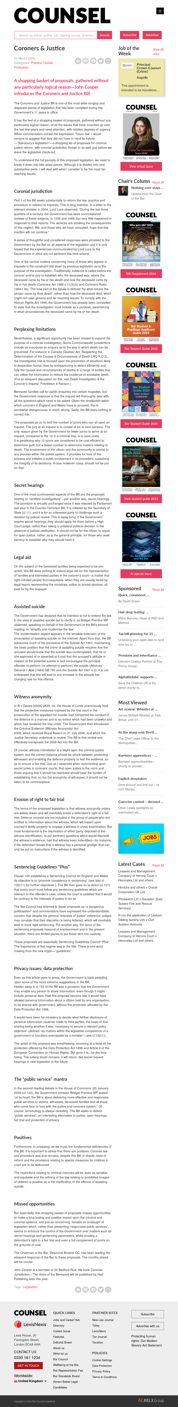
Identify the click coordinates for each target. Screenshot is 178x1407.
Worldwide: (28, 1378)
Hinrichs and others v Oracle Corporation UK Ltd (137, 889)
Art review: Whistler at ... (137, 709)
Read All (158, 182)
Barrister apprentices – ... (137, 755)
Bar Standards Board (66, 1376)
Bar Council (60, 1359)
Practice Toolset (42, 63)
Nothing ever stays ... (147, 187)
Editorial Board (62, 1342)
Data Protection (102, 1366)
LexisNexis (99, 1331)
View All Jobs (158, 51)
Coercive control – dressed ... (140, 801)
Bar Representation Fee (68, 1370)
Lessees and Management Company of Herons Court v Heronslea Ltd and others (137, 875)
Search (104, 35)
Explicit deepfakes (132, 778)
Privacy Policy (101, 1371)
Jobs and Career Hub (66, 1320)
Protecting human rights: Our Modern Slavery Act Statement (146, 1340)
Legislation (30, 1287)
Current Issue (61, 1331)
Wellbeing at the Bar (66, 1365)
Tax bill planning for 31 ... (137, 634)
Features (58, 1337)
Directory (58, 1325)
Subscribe (130, 35)
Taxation (97, 1342)
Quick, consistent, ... (134, 595)
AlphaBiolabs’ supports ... (137, 677)
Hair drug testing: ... (133, 612)
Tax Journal (99, 1337)
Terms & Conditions (104, 1377)
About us (58, 1348)
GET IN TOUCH (28, 1365)
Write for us (60, 1353)
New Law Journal (103, 1320)
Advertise (152, 35)
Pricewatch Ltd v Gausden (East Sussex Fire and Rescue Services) (140, 903)
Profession (21, 67)
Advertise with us (147, 1326)
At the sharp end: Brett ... (137, 732)
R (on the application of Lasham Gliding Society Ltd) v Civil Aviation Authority (140, 919)
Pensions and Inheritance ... (139, 655)
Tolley (96, 1325)
